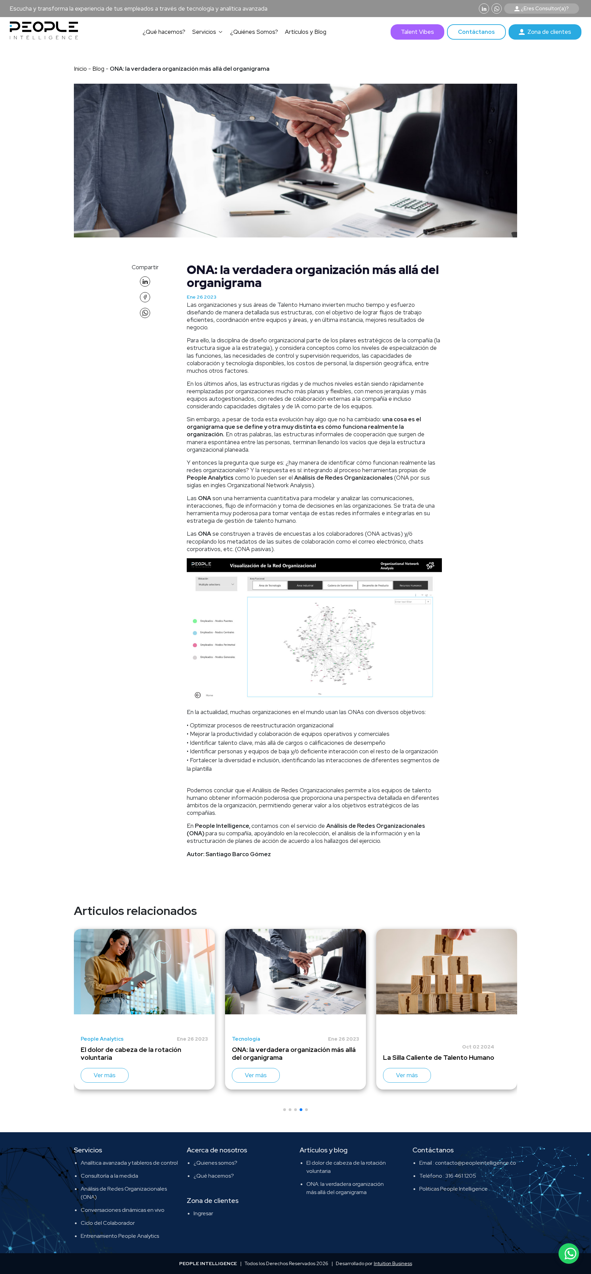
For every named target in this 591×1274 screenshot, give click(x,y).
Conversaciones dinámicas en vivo (123, 1210)
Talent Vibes (417, 32)
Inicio (80, 68)
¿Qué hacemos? (164, 32)
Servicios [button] (204, 32)
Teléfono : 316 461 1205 (447, 1175)
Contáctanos (476, 32)
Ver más (105, 1075)
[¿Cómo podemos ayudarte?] (569, 1253)
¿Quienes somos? (215, 1162)
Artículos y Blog (305, 32)
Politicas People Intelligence (453, 1188)
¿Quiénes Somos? (254, 32)
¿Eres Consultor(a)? (545, 8)
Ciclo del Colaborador (108, 1223)
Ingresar (203, 1213)
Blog (99, 68)
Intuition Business (393, 1263)
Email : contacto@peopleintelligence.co (467, 1162)
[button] (284, 1109)
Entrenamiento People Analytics (120, 1235)
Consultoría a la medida (109, 1175)
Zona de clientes (549, 32)
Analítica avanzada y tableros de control (129, 1162)
